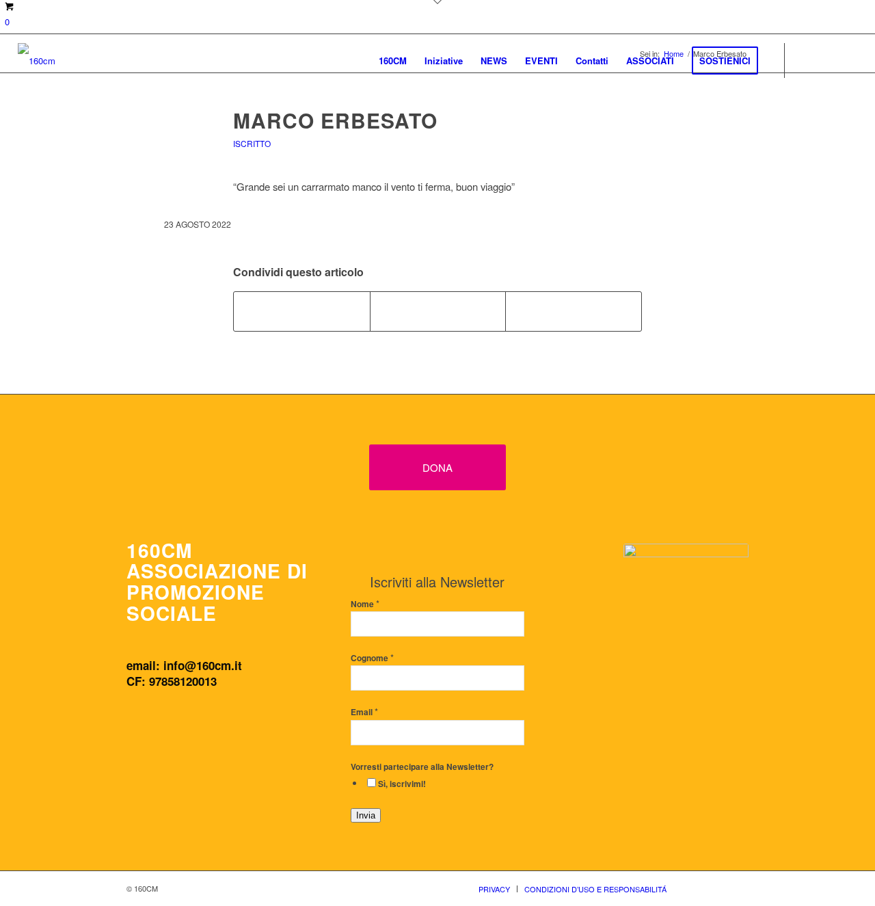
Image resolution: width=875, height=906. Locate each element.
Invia (365, 815)
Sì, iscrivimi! (402, 784)
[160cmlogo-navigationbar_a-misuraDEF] (36, 60)
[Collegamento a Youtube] (847, 59)
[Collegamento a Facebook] (806, 59)
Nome (365, 604)
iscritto (252, 143)
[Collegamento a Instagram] (826, 59)
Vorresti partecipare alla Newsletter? (422, 767)
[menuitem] (393, 60)
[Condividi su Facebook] (302, 311)
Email (364, 712)
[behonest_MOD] (686, 615)
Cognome (372, 658)
